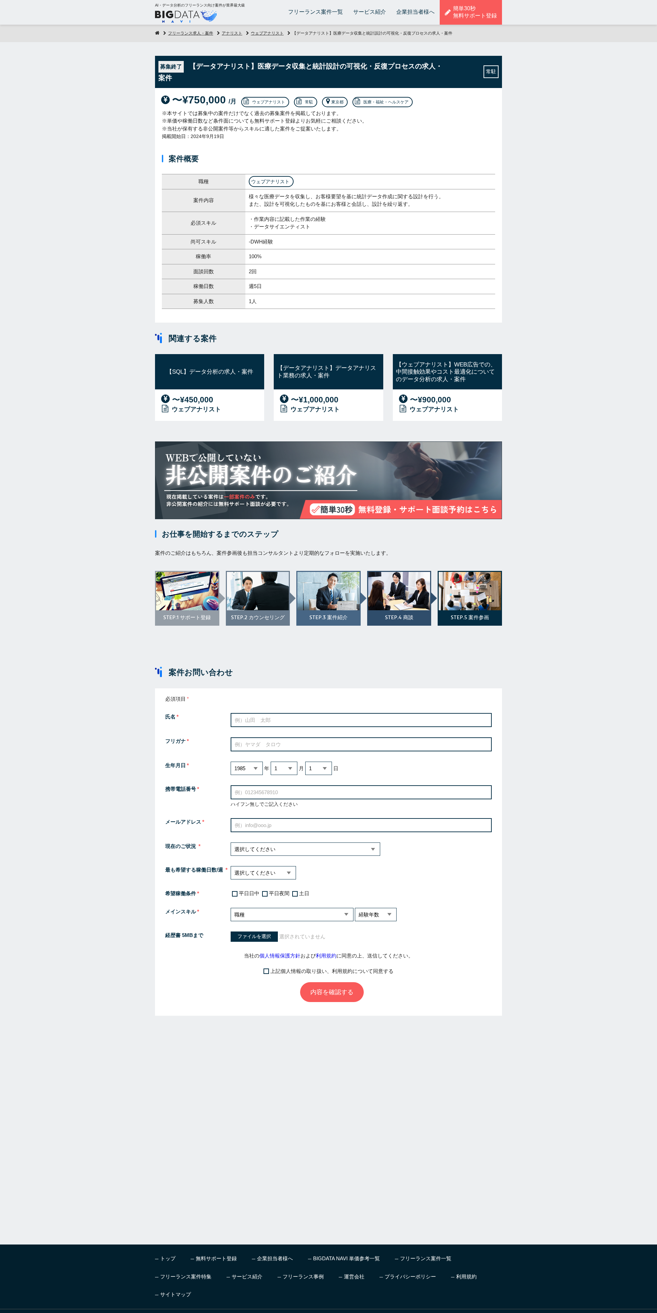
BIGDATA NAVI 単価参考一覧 (346, 1258)
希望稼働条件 (180, 893)
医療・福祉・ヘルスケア (386, 102)
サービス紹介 (369, 12)
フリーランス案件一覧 (315, 12)
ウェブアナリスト (267, 33)
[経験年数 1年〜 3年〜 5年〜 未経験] (376, 914)
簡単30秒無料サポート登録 (475, 11)
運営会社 (354, 1276)
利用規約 (326, 956)
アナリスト (232, 33)
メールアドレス (183, 822)
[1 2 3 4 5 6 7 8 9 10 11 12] (284, 768)
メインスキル (180, 911)
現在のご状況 (181, 846)
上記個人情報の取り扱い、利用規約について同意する (332, 971)
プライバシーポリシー (410, 1276)
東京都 (337, 102)
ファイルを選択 (254, 936)
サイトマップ (175, 1294)
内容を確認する (331, 992)
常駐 (309, 102)
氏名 (170, 717)
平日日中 (249, 893)
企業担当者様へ (415, 12)
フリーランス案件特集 (185, 1276)
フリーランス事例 (303, 1276)
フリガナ (175, 741)
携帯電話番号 (180, 789)
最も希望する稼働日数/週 (194, 870)
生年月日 (175, 765)
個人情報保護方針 (279, 956)
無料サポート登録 (216, 1258)
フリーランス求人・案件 (190, 33)
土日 (304, 893)
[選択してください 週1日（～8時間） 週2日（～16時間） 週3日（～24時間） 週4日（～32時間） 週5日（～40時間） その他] (263, 873)
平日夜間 (279, 893)
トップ (168, 1258)
